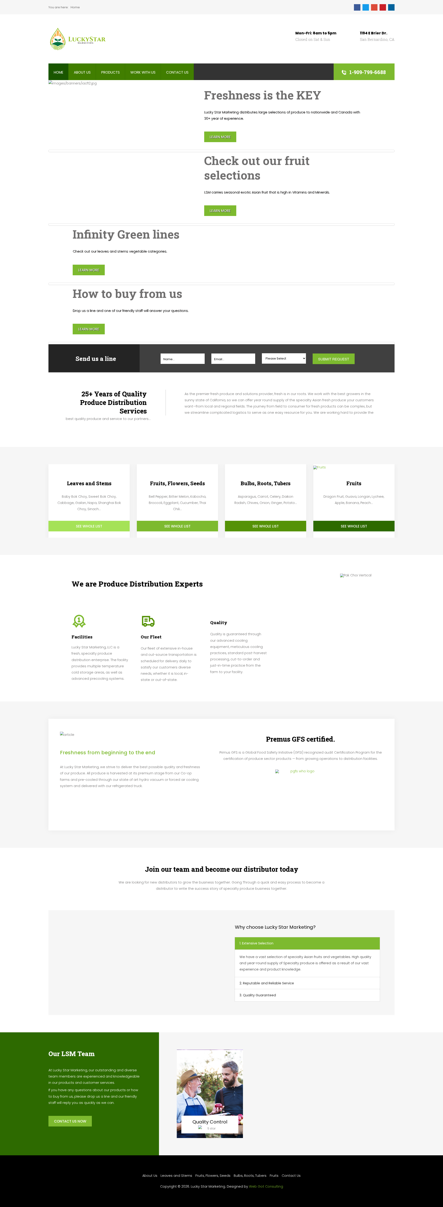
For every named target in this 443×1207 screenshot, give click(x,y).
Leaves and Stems (176, 1175)
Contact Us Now (70, 1121)
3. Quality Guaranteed (257, 995)
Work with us (143, 72)
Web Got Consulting (266, 1186)
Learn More (220, 137)
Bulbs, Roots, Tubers (250, 1175)
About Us (82, 72)
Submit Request (333, 358)
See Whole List (89, 526)
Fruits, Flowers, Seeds (212, 1175)
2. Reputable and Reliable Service (266, 983)
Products (110, 72)
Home (58, 72)
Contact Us (177, 72)
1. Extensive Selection (256, 943)
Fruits (274, 1175)
